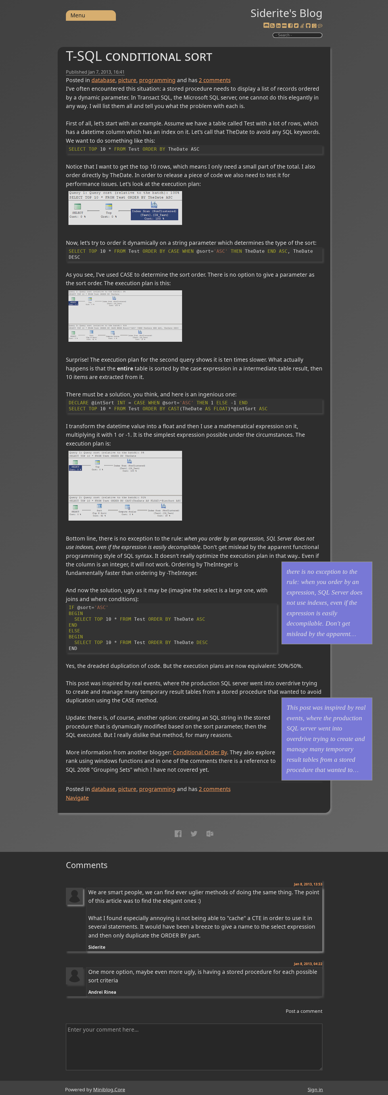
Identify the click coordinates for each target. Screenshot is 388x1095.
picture (127, 80)
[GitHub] (308, 26)
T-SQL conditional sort (139, 55)
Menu (77, 15)
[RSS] (272, 26)
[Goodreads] (314, 26)
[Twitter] (296, 26)
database (103, 80)
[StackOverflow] (302, 26)
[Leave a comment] (320, 26)
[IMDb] (284, 26)
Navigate (77, 798)
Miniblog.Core (109, 1089)
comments (215, 80)
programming (157, 80)
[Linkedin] (278, 26)
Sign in (315, 1089)
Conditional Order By (200, 752)
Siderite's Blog (286, 12)
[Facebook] (290, 26)
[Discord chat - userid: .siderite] (266, 26)
